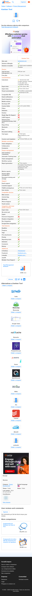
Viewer (5, 488)
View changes (6, 502)
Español (29, 2)
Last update (6, 490)
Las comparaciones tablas (8, 568)
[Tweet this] (21, 279)
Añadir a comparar (7, 285)
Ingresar (23, 2)
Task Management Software (9, 27)
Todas (3, 6)
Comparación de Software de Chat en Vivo (9, 525)
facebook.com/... (22, 253)
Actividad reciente (23, 579)
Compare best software (7, 566)
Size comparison (5, 573)
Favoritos (13, 21)
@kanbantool (21, 250)
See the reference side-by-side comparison (15, 25)
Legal (2, 581)
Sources (5, 480)
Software (9, 6)
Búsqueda (13, 2)
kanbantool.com (22, 61)
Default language (22, 484)
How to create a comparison (9, 564)
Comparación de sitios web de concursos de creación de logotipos (9, 540)
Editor (19, 488)
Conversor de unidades (7, 571)
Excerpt (5, 475)
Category (5, 484)
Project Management (19, 6)
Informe (10, 279)
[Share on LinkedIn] (24, 279)
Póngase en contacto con (8, 583)
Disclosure (4, 579)
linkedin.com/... (22, 255)
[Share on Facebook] (19, 279)
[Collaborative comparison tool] (6, 2)
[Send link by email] (16, 279)
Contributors (6, 494)
